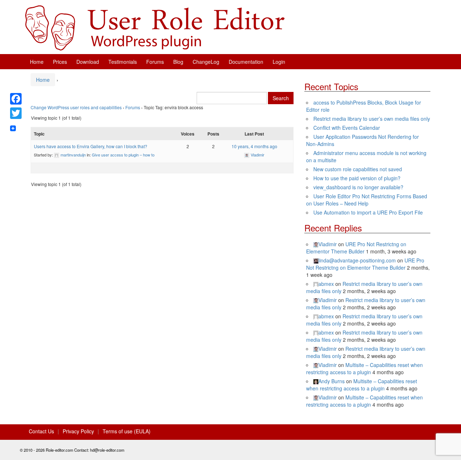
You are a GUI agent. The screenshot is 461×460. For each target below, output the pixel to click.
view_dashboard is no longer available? (358, 187)
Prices (60, 61)
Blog (178, 61)
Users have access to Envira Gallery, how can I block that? (90, 146)
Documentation (246, 61)
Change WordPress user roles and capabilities (76, 107)
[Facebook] (16, 99)
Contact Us (41, 431)
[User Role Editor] (155, 27)
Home (37, 61)
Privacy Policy (78, 431)
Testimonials (122, 61)
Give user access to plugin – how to (123, 155)
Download (87, 61)
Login (279, 61)
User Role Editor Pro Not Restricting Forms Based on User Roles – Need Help (366, 200)
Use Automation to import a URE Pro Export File (368, 212)
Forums (155, 61)
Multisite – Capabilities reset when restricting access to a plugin (364, 368)
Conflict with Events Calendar (346, 127)
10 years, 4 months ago (254, 146)
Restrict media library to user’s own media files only (371, 118)
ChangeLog (206, 61)
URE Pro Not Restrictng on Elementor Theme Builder (356, 247)
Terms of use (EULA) (127, 431)
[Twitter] (16, 113)
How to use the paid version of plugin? (356, 178)
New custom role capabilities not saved (357, 169)
